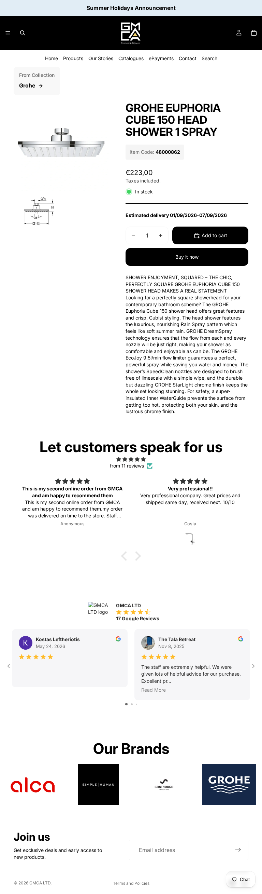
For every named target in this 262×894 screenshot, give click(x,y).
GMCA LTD (39, 882)
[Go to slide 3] (136, 704)
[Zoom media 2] (37, 213)
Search (209, 58)
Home (51, 58)
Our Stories (100, 58)
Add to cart (214, 235)
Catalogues (131, 58)
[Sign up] (238, 850)
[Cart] (253, 32)
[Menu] (8, 33)
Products (73, 58)
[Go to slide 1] (126, 704)
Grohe (27, 85)
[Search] (22, 32)
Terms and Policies (131, 883)
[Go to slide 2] (132, 704)
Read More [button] (153, 690)
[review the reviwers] (118, 639)
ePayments (161, 58)
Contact (187, 58)
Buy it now (187, 257)
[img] (131, 459)
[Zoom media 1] (61, 143)
